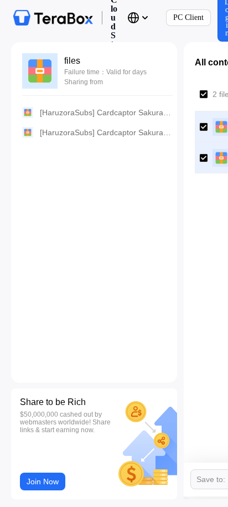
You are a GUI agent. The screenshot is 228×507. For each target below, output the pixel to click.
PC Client (188, 17)
